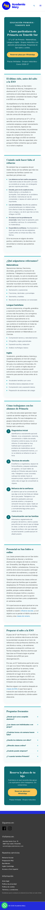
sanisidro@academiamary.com (13, 846)
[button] (34, 6)
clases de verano (23, 616)
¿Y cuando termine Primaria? (17, 756)
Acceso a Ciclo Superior (10, 869)
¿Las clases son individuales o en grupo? (19, 726)
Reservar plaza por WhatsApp (22, 55)
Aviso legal (5, 881)
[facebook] (4, 830)
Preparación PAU (8, 860)
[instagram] (10, 830)
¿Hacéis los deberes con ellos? (18, 740)
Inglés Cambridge (8, 866)
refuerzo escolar (27, 611)
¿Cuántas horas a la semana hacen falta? (20, 733)
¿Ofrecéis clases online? (16, 746)
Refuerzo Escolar (8, 857)
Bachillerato (6, 863)
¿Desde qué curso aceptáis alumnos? (17, 718)
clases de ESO (11, 689)
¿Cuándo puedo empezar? (17, 751)
